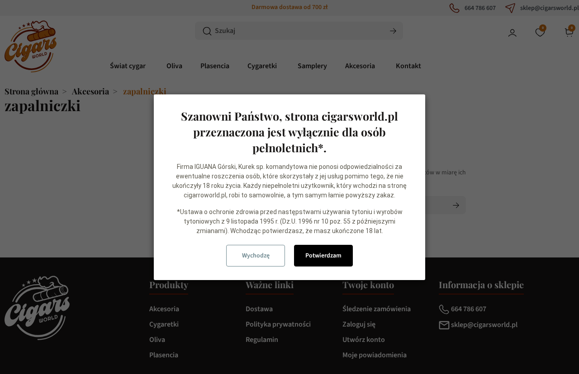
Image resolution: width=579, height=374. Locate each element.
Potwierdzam (323, 255)
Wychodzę (256, 255)
